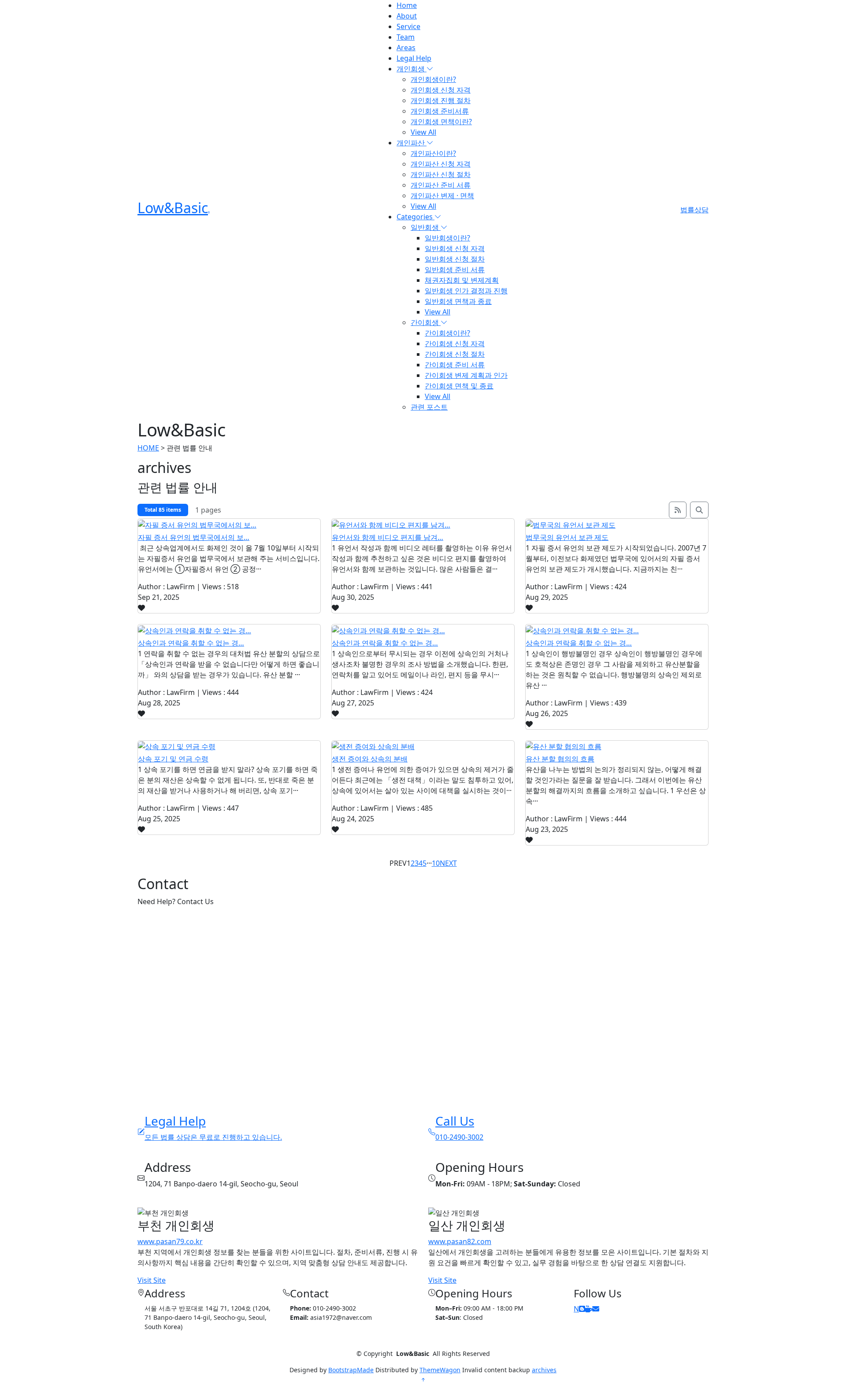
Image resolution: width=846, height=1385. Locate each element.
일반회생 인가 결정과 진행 (466, 290)
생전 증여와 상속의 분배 (370, 759)
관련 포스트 (429, 407)
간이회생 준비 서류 (455, 364)
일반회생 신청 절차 (455, 259)
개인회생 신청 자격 (441, 90)
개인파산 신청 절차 (441, 174)
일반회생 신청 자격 (455, 248)
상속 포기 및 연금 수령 (173, 759)
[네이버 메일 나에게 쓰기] (595, 1309)
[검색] (699, 510)
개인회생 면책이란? (441, 121)
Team (406, 37)
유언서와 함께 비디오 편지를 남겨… (387, 537)
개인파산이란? (433, 153)
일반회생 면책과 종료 (458, 301)
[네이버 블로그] (582, 1309)
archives (544, 1370)
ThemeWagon (439, 1370)
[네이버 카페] (588, 1309)
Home (407, 5)
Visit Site (151, 1280)
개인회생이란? (433, 79)
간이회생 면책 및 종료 (459, 386)
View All (423, 132)
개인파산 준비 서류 (441, 185)
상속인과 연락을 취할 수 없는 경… (191, 643)
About (407, 16)
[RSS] (677, 510)
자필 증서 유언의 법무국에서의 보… (193, 537)
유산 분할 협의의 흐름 (560, 759)
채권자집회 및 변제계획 (462, 280)
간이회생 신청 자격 (455, 343)
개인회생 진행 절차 (441, 100)
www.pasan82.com (459, 1241)
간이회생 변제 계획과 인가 (466, 375)
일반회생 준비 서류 (455, 269)
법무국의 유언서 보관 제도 (567, 537)
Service (408, 26)
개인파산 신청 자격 (441, 164)
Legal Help (414, 58)
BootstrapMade (351, 1370)
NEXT (448, 863)
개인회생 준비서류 (440, 111)
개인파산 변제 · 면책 (442, 195)
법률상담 (694, 209)
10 (436, 863)
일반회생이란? (447, 238)
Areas (406, 47)
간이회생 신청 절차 (455, 354)
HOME (148, 448)
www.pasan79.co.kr (170, 1241)
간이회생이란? (447, 333)
